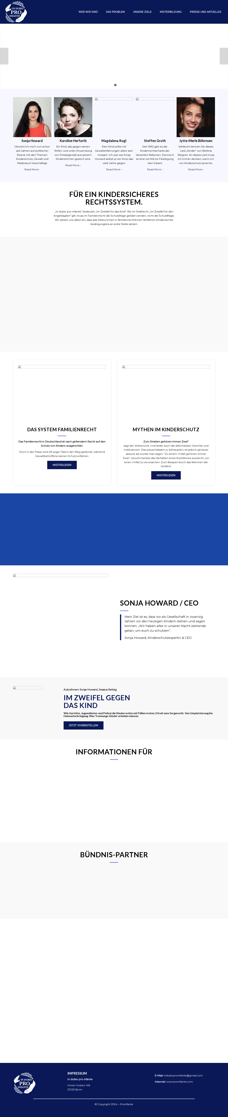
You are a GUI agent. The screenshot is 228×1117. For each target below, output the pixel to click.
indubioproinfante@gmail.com (183, 1075)
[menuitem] (86, 12)
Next (224, 56)
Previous (4, 56)
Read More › (32, 169)
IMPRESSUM (77, 1073)
